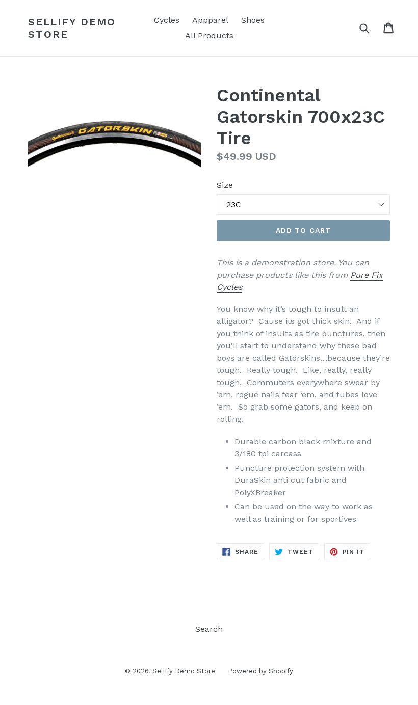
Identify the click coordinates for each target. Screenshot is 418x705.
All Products (209, 35)
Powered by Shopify (260, 671)
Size (225, 185)
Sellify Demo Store (72, 28)
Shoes (253, 20)
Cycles (166, 20)
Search (209, 629)
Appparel (210, 20)
